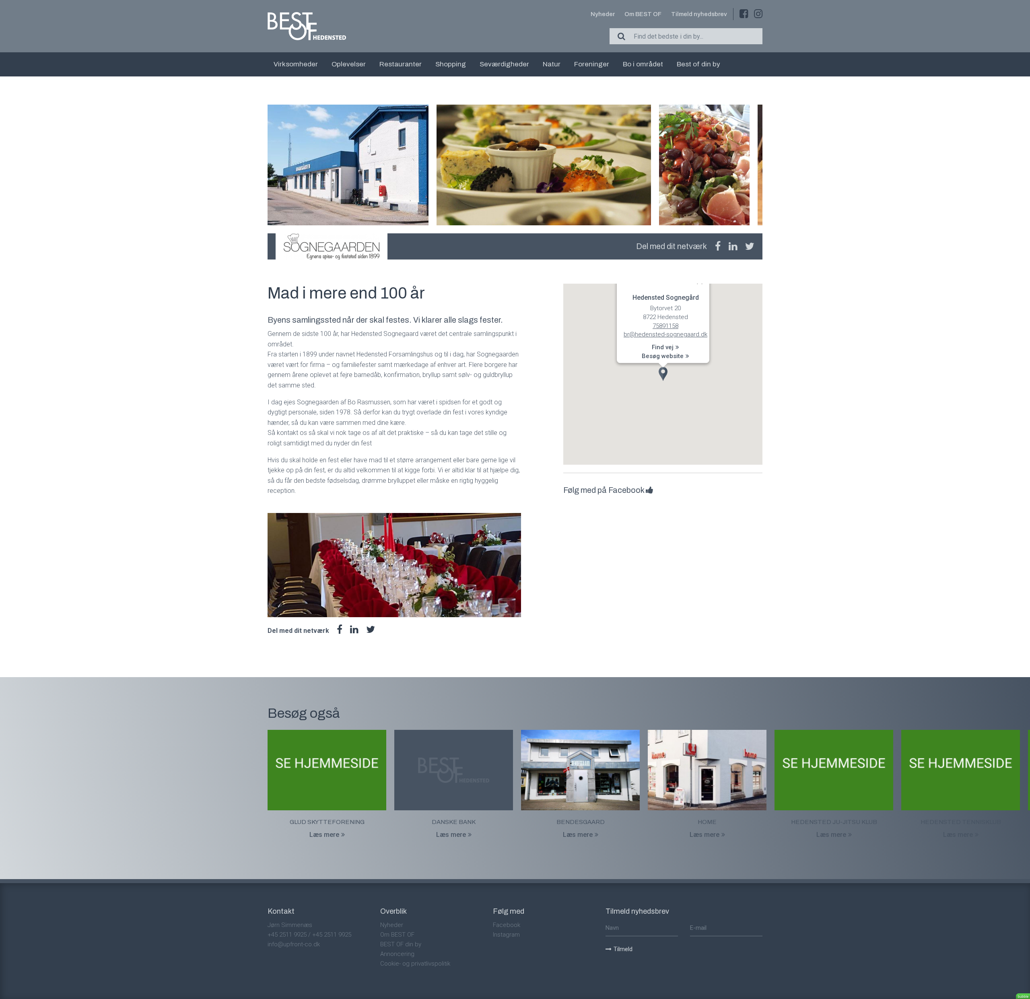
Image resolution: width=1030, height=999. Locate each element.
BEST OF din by (400, 944)
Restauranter (400, 64)
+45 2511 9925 (287, 934)
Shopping (450, 64)
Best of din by (698, 64)
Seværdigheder (504, 64)
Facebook (506, 925)
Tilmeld (623, 949)
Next (762, 165)
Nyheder (603, 14)
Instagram (506, 934)
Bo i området (643, 64)
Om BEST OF (642, 14)
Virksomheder (296, 64)
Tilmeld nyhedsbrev (699, 14)
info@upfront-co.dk (294, 944)
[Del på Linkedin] (733, 246)
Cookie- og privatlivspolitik (415, 963)
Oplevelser (349, 64)
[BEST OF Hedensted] (307, 26)
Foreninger (591, 64)
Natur (551, 64)
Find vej (663, 347)
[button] (663, 374)
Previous (268, 165)
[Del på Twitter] (749, 246)
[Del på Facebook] (718, 246)
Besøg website (663, 356)
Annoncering (397, 954)
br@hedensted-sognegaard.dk (665, 334)
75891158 (665, 326)
